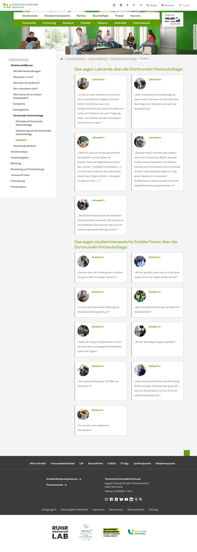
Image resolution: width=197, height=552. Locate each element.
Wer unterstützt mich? (25, 88)
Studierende (30, 15)
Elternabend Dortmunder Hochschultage (29, 123)
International (141, 23)
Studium (68, 23)
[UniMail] (140, 5)
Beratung (16, 163)
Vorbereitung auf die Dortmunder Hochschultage (33, 132)
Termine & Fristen (20, 175)
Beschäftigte (100, 15)
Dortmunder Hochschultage (28, 115)
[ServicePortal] (133, 5)
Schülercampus (19, 151)
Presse (119, 15)
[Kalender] (114, 5)
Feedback (21, 140)
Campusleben (18, 186)
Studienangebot (20, 157)
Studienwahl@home (22, 65)
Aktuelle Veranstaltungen (27, 71)
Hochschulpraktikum (24, 145)
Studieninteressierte (57, 15)
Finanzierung (18, 181)
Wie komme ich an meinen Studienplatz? (27, 96)
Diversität (121, 23)
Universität (29, 23)
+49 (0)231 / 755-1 (123, 491)
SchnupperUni (21, 109)
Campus (103, 23)
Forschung (49, 23)
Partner (81, 15)
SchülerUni (19, 103)
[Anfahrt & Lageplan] (127, 5)
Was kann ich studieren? (26, 82)
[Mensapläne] (121, 5)
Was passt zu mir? (23, 77)
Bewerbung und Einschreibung (27, 169)
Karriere (135, 15)
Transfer (85, 23)
